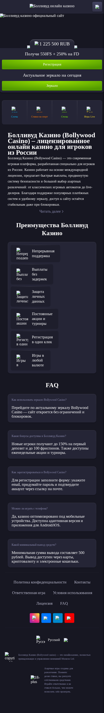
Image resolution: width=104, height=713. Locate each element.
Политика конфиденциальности (40, 582)
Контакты (82, 582)
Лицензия (44, 603)
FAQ (64, 603)
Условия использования (72, 593)
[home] (52, 7)
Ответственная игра (28, 593)
